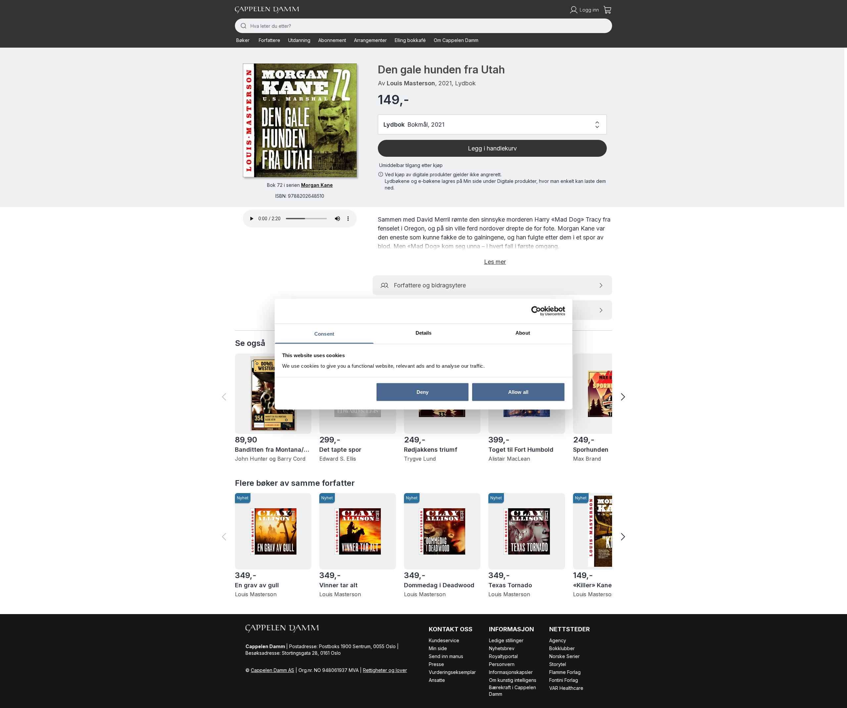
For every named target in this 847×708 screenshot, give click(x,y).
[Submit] (242, 26)
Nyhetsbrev (501, 648)
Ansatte (437, 680)
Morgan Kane (317, 185)
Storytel (557, 664)
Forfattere (269, 40)
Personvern (501, 664)
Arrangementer (370, 40)
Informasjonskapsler (511, 672)
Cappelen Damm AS (272, 670)
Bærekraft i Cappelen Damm (512, 691)
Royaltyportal (503, 656)
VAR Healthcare (566, 688)
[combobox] (423, 26)
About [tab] (522, 332)
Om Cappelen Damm (456, 40)
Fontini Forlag (563, 680)
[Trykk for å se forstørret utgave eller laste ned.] (300, 120)
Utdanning (299, 40)
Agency (557, 640)
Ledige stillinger (506, 640)
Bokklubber (562, 648)
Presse (436, 664)
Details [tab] (424, 332)
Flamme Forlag (565, 672)
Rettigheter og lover (385, 670)
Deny (422, 392)
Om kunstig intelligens (512, 680)
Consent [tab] (324, 333)
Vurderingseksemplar (452, 672)
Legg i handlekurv (492, 148)
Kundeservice (444, 640)
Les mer (495, 261)
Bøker (242, 40)
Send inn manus (446, 656)
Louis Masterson (411, 83)
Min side (438, 648)
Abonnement (332, 40)
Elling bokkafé (410, 40)
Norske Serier (564, 656)
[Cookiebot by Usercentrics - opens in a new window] (536, 311)
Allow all (518, 392)
